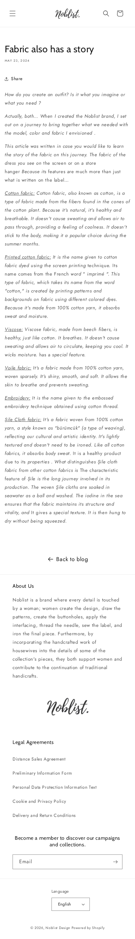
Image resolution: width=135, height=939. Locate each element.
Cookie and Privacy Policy (39, 801)
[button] (12, 13)
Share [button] (17, 78)
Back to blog (72, 559)
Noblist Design (58, 927)
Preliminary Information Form (42, 773)
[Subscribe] (115, 861)
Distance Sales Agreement (39, 759)
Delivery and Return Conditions (44, 815)
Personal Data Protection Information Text (55, 787)
